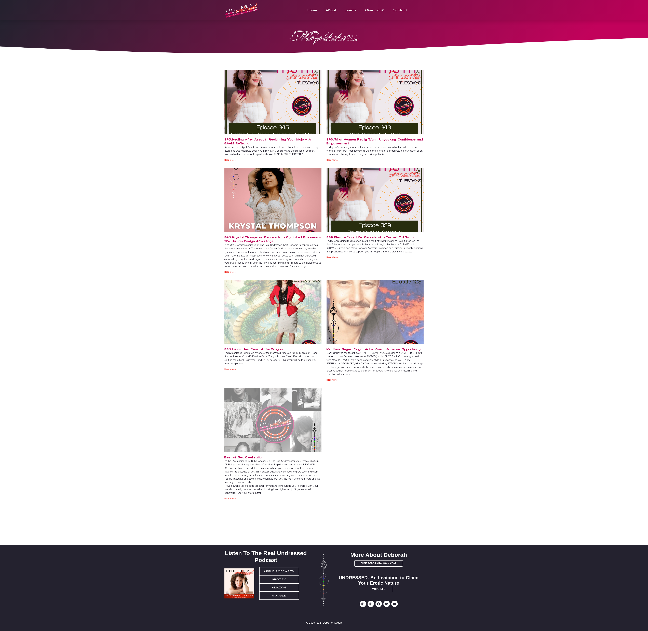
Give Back (374, 10)
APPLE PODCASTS (279, 571)
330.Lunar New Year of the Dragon (253, 349)
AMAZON (279, 587)
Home (312, 10)
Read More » (230, 160)
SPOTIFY (279, 579)
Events (351, 10)
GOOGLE (279, 595)
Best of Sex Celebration (244, 457)
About (331, 10)
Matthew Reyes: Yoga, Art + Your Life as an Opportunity (374, 349)
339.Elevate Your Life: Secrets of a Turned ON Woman (372, 237)
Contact (400, 10)
